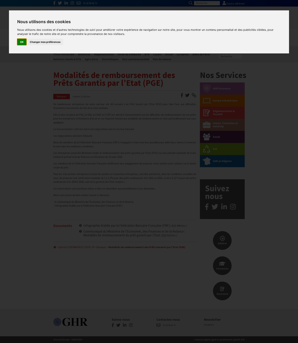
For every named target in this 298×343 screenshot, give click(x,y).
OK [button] (22, 41)
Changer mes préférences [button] (45, 41)
